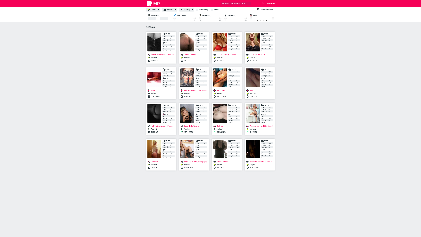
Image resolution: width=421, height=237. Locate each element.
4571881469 (188, 168)
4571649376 (188, 132)
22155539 (187, 61)
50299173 (253, 132)
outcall (216, 10)
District (153, 10)
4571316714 (221, 96)
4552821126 (221, 132)
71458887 (253, 61)
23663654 (253, 96)
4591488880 (155, 96)
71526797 (187, 96)
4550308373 (254, 168)
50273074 (154, 61)
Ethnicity (187, 10)
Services (170, 10)
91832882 (220, 61)
